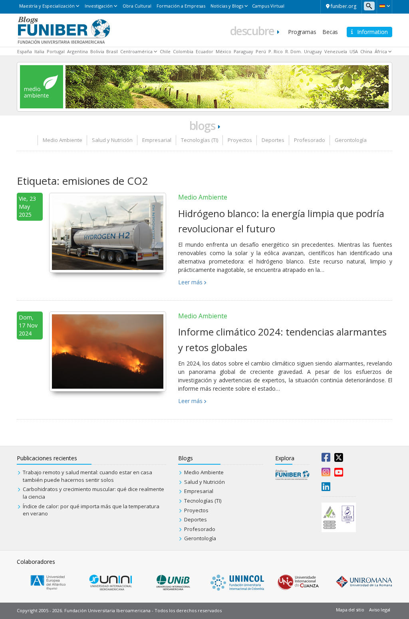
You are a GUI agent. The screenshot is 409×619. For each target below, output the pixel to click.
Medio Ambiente (62, 140)
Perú (261, 51)
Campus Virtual (268, 6)
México (223, 51)
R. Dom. (293, 51)
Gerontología (351, 140)
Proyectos (240, 140)
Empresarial (156, 140)
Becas (330, 32)
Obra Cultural (137, 6)
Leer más (190, 282)
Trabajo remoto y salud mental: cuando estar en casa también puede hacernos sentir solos (87, 476)
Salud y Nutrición (112, 140)
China (366, 51)
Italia (39, 51)
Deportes (273, 140)
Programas (302, 32)
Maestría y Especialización (47, 6)
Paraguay (243, 51)
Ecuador (204, 51)
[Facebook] (326, 459)
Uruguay (313, 51)
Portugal (56, 51)
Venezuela (335, 51)
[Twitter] (338, 459)
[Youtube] (338, 473)
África (381, 51)
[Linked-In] (326, 488)
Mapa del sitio (350, 610)
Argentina (77, 51)
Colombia (183, 51)
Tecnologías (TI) (199, 140)
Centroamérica (136, 51)
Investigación (99, 6)
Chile (165, 51)
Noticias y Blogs (226, 6)
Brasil (112, 51)
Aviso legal (379, 610)
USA (353, 51)
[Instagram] (326, 473)
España (24, 51)
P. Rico (275, 51)
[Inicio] (64, 29)
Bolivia (97, 51)
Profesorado (309, 140)
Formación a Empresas (181, 6)
